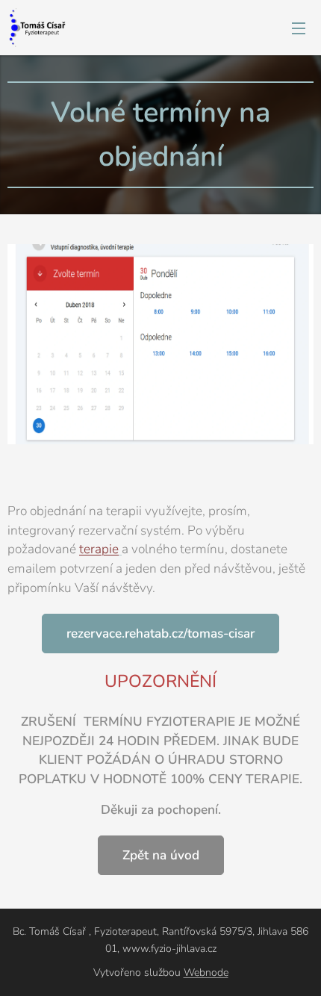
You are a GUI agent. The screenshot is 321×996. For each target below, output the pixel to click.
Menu (299, 28)
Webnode (206, 972)
